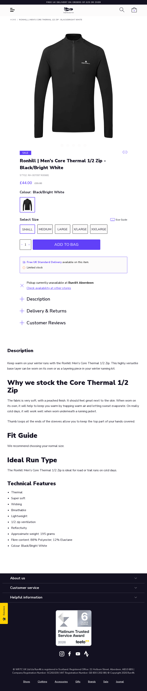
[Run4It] (69, 10)
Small (27, 229)
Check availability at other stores (49, 288)
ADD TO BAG (66, 244)
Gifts (77, 681)
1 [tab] (62, 145)
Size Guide (121, 219)
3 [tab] (73, 145)
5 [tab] (85, 145)
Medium (45, 229)
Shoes (26, 681)
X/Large (80, 229)
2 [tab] (67, 145)
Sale (105, 681)
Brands (92, 681)
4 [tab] (79, 145)
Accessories (61, 681)
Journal (120, 681)
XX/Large (98, 229)
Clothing (42, 681)
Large (62, 229)
